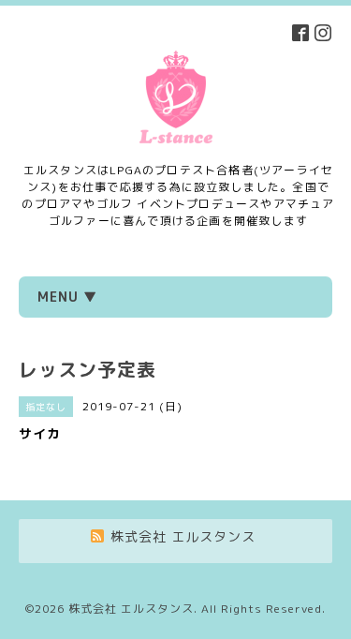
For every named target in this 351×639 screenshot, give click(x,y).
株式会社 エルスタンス (131, 609)
